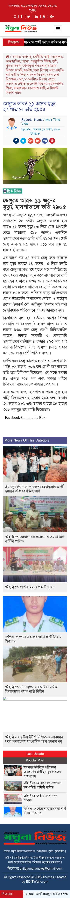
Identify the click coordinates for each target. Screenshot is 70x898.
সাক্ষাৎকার (20, 88)
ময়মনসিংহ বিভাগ (35, 79)
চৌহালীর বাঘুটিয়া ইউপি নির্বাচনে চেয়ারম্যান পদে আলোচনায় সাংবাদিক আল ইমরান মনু (34, 739)
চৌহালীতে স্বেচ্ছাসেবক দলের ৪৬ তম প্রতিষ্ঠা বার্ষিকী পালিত (34, 539)
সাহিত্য (44, 88)
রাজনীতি (20, 83)
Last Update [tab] (35, 754)
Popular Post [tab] (35, 760)
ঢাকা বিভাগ (40, 70)
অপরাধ (26, 57)
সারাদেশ (33, 88)
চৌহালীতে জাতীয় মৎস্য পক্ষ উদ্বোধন (29, 587)
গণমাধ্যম (40, 66)
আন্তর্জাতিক (13, 61)
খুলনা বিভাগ (13, 66)
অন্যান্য (16, 57)
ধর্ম (8, 75)
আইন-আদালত (53, 57)
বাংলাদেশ (52, 75)
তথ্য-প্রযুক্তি (56, 70)
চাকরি (18, 70)
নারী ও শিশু (18, 75)
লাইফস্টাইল (55, 83)
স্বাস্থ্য (18, 92)
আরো (25, 61)
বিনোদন (11, 79)
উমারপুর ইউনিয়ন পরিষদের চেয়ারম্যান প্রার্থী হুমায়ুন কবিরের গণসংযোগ (34, 489)
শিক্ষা (9, 88)
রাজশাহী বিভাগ (36, 83)
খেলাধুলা (28, 66)
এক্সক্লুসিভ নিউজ (40, 61)
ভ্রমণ (20, 79)
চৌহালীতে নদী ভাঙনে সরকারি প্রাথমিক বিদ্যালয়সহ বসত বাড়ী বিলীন (31, 689)
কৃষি (54, 61)
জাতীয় (28, 70)
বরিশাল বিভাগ (36, 75)
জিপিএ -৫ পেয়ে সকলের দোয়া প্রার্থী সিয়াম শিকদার (33, 639)
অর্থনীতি (38, 57)
